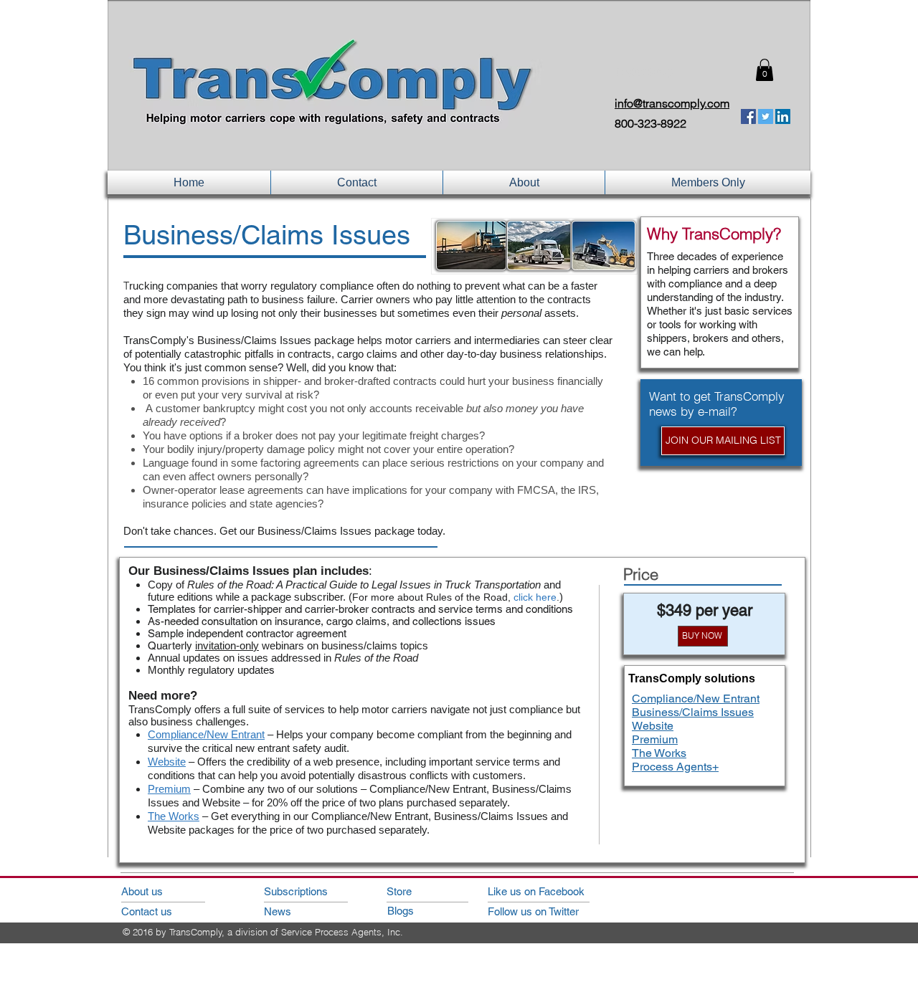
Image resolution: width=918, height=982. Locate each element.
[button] (764, 70)
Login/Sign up (645, 72)
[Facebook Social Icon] (748, 116)
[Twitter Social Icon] (765, 116)
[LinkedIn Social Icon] (782, 116)
